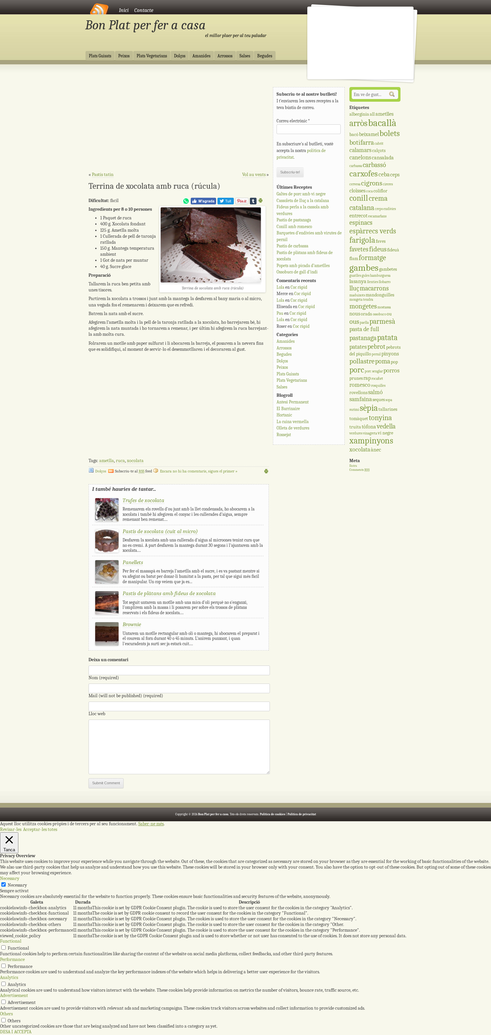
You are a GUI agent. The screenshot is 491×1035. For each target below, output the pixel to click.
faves (380, 241)
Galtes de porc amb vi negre (301, 193)
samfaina (360, 399)
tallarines (387, 409)
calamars (360, 150)
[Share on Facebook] (203, 203)
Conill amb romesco (294, 226)
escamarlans (377, 216)
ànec (376, 449)
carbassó (374, 165)
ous (354, 321)
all (372, 114)
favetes (358, 249)
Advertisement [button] (14, 995)
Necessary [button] (9, 878)
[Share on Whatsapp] (186, 203)
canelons (360, 157)
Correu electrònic (293, 120)
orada (366, 313)
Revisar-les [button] (10, 829)
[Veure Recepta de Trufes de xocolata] (107, 520)
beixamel (369, 134)
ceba (383, 174)
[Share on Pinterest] (242, 203)
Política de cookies (272, 814)
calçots (378, 150)
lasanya (357, 281)
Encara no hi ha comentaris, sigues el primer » (198, 471)
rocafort (377, 378)
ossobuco (379, 314)
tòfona (369, 426)
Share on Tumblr (253, 201)
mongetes (363, 306)
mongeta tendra (361, 299)
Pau (280, 313)
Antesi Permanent (293, 401)
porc (356, 369)
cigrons (371, 183)
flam (353, 258)
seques (378, 399)
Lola (280, 287)
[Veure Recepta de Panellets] (107, 582)
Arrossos (224, 56)
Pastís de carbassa (292, 245)
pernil (376, 354)
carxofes (363, 173)
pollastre (361, 361)
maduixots (357, 295)
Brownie (132, 624)
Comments (359, 470)
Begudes (264, 56)
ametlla (106, 460)
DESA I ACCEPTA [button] (15, 1032)
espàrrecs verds (372, 231)
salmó (375, 392)
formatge (372, 257)
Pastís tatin (103, 174)
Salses (244, 56)
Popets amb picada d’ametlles (303, 265)
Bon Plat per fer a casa (145, 25)
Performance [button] (12, 959)
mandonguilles (380, 294)
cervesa (354, 184)
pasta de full (364, 329)
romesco (359, 384)
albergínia (359, 114)
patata (387, 337)
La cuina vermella (293, 421)
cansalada (383, 157)
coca (369, 191)
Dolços (179, 56)
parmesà (382, 321)
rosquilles (378, 385)
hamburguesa (380, 275)
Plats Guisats (100, 56)
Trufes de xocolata (143, 500)
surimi (354, 409)
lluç (354, 288)
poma (382, 361)
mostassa (384, 307)
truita (355, 426)
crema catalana (368, 203)
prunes (356, 378)
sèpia (369, 408)
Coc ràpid (299, 287)
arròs (358, 123)
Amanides (201, 56)
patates (358, 346)
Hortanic (284, 414)
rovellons (358, 392)
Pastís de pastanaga (294, 219)
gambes (363, 267)
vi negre (385, 432)
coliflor (380, 190)
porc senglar (374, 371)
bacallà (382, 122)
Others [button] (6, 1014)
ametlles (384, 114)
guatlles (355, 275)
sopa (388, 400)
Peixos (124, 56)
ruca (120, 460)
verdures (355, 433)
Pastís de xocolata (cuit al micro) (160, 531)
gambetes (388, 269)
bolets (389, 133)
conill (358, 198)
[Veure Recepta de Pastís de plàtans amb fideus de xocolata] (107, 613)
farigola (362, 240)
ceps (394, 174)
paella (364, 322)
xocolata (135, 460)
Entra (353, 466)
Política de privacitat (302, 814)
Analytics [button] (9, 977)
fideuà (393, 249)
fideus (377, 249)
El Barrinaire (288, 408)
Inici (124, 10)
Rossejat (284, 434)
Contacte (143, 10)
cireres (388, 184)
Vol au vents (254, 174)
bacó (353, 134)
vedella (386, 426)
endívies (389, 209)
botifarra (361, 142)
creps (379, 209)
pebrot (376, 346)
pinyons (390, 353)
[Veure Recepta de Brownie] (107, 644)
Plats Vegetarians (152, 56)
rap (367, 378)
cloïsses (357, 190)
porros (391, 370)
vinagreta (370, 433)
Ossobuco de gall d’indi (297, 271)
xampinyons (371, 440)
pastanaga (362, 338)
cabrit (378, 143)
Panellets (133, 562)
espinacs (360, 222)
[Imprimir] (260, 201)
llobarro (384, 282)
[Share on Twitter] (225, 203)
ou (389, 313)
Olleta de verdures (293, 427)
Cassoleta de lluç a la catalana (303, 200)
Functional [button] (10, 941)
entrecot (358, 215)
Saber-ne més (151, 824)
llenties (372, 282)
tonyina (380, 417)
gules (365, 275)
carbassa (355, 166)
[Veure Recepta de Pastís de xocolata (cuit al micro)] (107, 551)
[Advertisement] (179, 120)
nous (354, 313)
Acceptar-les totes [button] (40, 829)
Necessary (17, 885)
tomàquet (358, 418)
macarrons (374, 288)
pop (394, 361)
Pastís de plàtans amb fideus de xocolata (169, 593)
